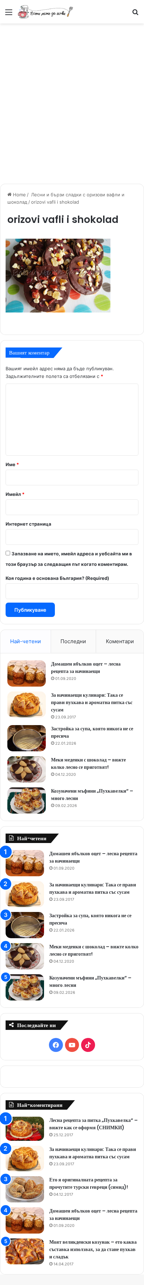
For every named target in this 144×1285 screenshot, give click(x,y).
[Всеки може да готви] (45, 12)
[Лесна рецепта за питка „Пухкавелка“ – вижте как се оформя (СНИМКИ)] (25, 1129)
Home (19, 194)
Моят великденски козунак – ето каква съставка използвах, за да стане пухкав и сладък (93, 1249)
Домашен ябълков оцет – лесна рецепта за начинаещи (86, 667)
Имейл (15, 494)
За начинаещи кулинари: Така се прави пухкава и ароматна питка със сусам (91, 702)
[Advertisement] (72, 102)
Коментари (120, 641)
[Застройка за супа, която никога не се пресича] (26, 738)
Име (12, 464)
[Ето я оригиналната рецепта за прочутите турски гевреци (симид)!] (25, 1189)
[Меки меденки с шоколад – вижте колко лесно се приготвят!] (26, 769)
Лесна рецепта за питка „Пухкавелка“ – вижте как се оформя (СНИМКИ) (93, 1124)
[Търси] (135, 14)
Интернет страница (28, 524)
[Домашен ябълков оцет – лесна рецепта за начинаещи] (26, 673)
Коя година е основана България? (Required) (57, 578)
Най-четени (25, 641)
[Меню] (8, 14)
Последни (73, 641)
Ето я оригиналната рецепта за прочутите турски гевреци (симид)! (88, 1183)
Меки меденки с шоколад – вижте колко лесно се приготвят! (88, 763)
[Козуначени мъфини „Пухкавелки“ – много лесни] (26, 800)
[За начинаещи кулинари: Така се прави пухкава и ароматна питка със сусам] (26, 704)
